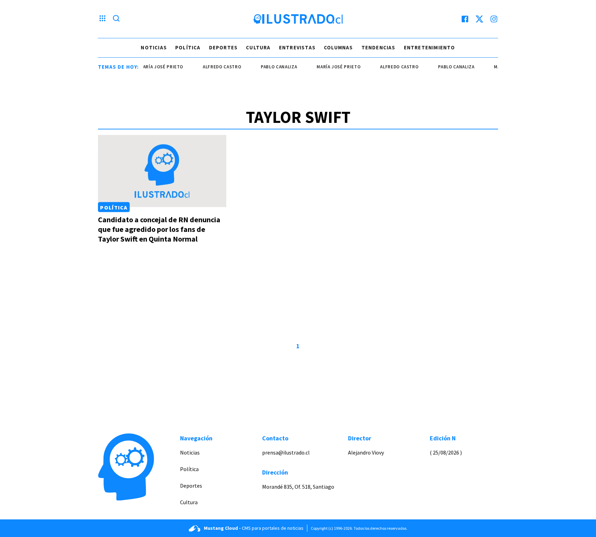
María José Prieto (156, 67)
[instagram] (494, 19)
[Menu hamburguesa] (102, 19)
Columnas (338, 47)
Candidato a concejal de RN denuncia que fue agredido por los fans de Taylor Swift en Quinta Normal (159, 229)
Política (188, 47)
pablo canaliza (274, 67)
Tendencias (378, 47)
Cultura (258, 47)
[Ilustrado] (298, 19)
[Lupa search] (116, 19)
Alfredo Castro (217, 67)
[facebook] (465, 19)
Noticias (154, 47)
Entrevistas (297, 47)
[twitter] (479, 19)
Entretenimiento (429, 47)
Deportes (223, 47)
